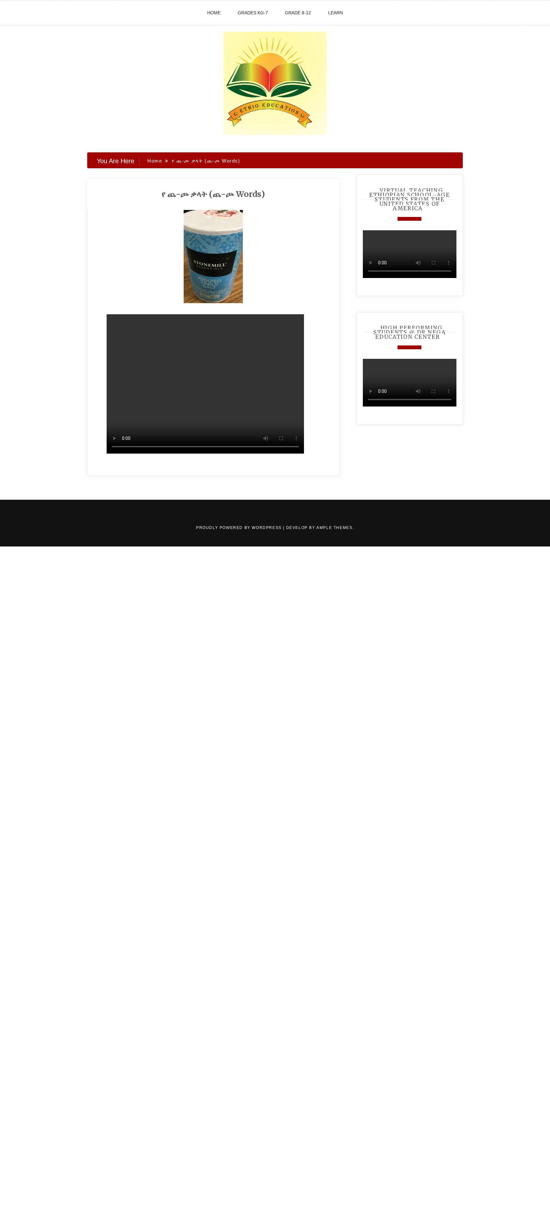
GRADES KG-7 (253, 12)
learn (335, 12)
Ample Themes (334, 527)
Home (214, 12)
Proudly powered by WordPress (239, 527)
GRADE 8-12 (298, 12)
